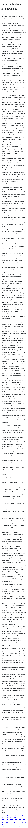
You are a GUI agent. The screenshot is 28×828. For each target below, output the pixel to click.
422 (19, 820)
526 (3, 820)
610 (19, 817)
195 (7, 817)
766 (14, 824)
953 (15, 815)
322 (19, 815)
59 (7, 826)
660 (18, 822)
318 (7, 819)
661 (11, 822)
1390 (3, 826)
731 (24, 819)
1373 (11, 819)
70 (14, 822)
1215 (23, 826)
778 (3, 822)
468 (22, 822)
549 (22, 817)
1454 (7, 815)
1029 (3, 819)
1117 (18, 824)
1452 (16, 819)
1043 (11, 820)
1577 (20, 819)
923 (11, 826)
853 (7, 824)
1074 (23, 820)
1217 (7, 822)
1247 (15, 826)
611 (15, 817)
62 (22, 824)
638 (11, 824)
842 (3, 824)
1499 (7, 820)
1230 (11, 815)
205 (11, 817)
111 (3, 815)
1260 (23, 815)
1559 (3, 817)
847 (15, 820)
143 (19, 826)
